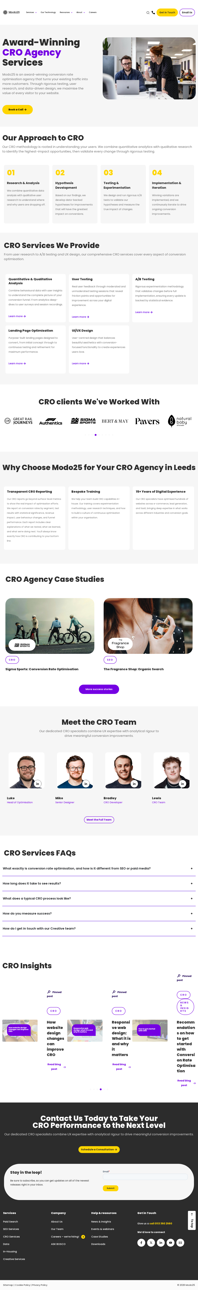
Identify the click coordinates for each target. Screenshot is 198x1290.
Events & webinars (102, 1229)
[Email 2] (180, 1243)
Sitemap (8, 1285)
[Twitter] (151, 1243)
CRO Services (11, 1236)
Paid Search (10, 1221)
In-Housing (10, 1251)
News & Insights (119, 1007)
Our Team (57, 1229)
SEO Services (11, 1229)
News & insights (101, 1221)
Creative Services (14, 1259)
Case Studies (99, 1236)
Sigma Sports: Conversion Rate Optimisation (41, 669)
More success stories (99, 689)
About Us (56, 1221)
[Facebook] (141, 1243)
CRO (53, 1011)
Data (6, 1244)
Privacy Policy (39, 1285)
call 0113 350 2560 (160, 1223)
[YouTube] (170, 1243)
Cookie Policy (22, 1285)
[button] (148, 13)
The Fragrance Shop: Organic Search (134, 669)
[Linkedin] (161, 1243)
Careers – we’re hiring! (67, 1236)
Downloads (98, 1244)
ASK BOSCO (58, 1244)
